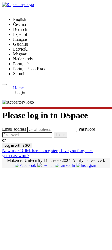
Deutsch (20, 29)
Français (20, 39)
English (19, 19)
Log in (60, 135)
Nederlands (23, 59)
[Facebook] (26, 165)
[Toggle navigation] (4, 84)
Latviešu (20, 49)
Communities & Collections (37, 92)
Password (87, 129)
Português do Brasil (30, 68)
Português (21, 63)
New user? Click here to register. (30, 150)
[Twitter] (46, 165)
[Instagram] (86, 165)
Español (20, 34)
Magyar (19, 54)
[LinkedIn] (65, 165)
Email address (14, 129)
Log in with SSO (17, 145)
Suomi (18, 73)
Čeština (19, 24)
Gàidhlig (20, 44)
